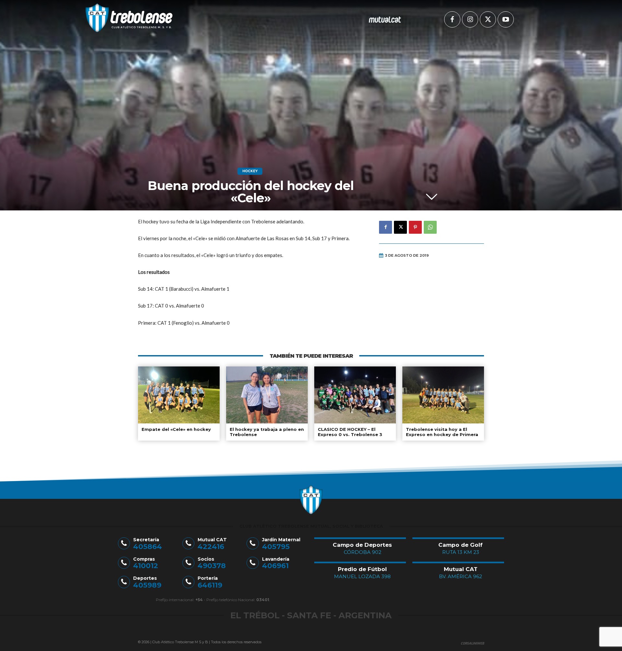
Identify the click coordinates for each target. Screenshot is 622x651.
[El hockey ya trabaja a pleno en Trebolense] (267, 394)
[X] (488, 19)
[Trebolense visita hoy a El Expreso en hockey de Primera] (443, 394)
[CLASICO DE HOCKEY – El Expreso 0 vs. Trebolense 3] (355, 394)
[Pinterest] (415, 227)
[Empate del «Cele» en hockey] (179, 394)
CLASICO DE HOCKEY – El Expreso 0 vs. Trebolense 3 (350, 432)
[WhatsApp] (430, 227)
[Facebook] (452, 19)
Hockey (250, 171)
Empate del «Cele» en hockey (176, 429)
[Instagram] (470, 19)
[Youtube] (506, 19)
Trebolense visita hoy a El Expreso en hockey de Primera (442, 432)
